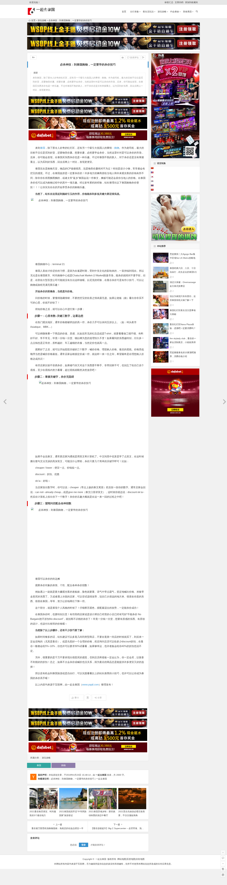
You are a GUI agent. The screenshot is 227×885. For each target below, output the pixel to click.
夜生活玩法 (148, 11)
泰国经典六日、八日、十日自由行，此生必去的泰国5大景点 (183, 272)
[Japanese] (152, 176)
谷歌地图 (140, 859)
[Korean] (152, 181)
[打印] (122, 57)
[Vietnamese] (152, 189)
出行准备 (134, 11)
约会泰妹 (174, 11)
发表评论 (134, 57)
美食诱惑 (187, 11)
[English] (152, 172)
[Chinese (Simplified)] (152, 168)
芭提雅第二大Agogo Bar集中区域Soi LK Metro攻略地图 (182, 258)
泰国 (42, 148)
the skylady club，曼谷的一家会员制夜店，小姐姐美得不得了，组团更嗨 (183, 342)
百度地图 (131, 859)
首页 (124, 11)
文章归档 (179, 2)
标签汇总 (169, 2)
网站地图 (121, 859)
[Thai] (152, 185)
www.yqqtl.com (90, 684)
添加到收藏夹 (191, 2)
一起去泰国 (45, 9)
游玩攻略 (162, 11)
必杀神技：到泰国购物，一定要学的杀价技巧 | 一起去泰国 (79, 779)
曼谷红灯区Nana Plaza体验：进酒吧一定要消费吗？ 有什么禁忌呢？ (183, 328)
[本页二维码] (223, 874)
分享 (99, 697)
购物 (116, 148)
